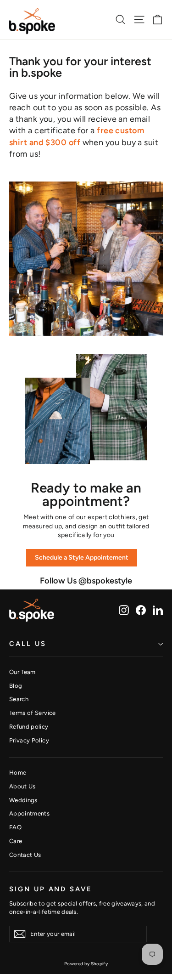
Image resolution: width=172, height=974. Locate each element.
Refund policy (29, 726)
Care (15, 841)
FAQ (15, 827)
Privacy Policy (29, 740)
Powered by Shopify (86, 964)
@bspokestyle (105, 581)
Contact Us (25, 854)
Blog (15, 685)
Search (18, 699)
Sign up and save (50, 889)
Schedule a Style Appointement (81, 557)
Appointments (29, 813)
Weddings (23, 800)
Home (17, 772)
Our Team (22, 671)
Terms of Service (32, 712)
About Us (22, 786)
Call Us (27, 644)
